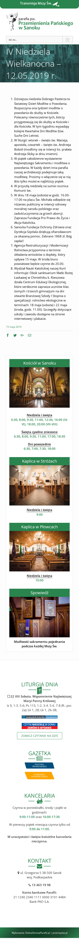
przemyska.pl (59, 933)
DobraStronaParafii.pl (37, 933)
